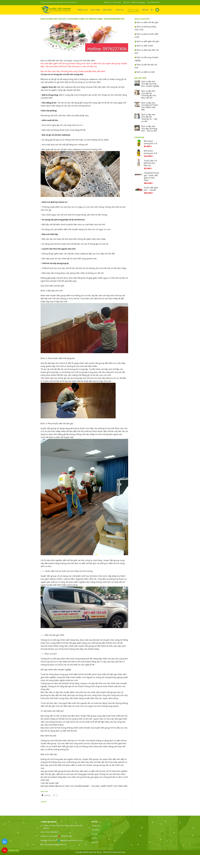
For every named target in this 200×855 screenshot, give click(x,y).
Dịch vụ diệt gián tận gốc (147, 41)
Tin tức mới (133, 10)
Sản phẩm (107, 10)
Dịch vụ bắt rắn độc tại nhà (145, 66)
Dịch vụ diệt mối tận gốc (147, 22)
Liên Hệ (145, 10)
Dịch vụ (119, 10)
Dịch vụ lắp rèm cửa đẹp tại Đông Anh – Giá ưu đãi (149, 128)
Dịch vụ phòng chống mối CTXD (145, 28)
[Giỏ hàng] (157, 10)
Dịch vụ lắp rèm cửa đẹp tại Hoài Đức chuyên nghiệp (150, 83)
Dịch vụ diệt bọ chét (145, 72)
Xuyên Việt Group (118, 852)
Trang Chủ (82, 10)
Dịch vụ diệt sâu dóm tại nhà (146, 51)
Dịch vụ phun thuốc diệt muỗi (146, 35)
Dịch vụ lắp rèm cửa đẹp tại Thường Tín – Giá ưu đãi (149, 117)
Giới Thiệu (95, 10)
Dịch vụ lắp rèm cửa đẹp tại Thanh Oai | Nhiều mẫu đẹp (149, 106)
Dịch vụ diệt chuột (144, 45)
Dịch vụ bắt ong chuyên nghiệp (146, 59)
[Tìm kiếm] (151, 10)
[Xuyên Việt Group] (56, 10)
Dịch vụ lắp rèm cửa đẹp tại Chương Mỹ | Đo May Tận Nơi (148, 94)
